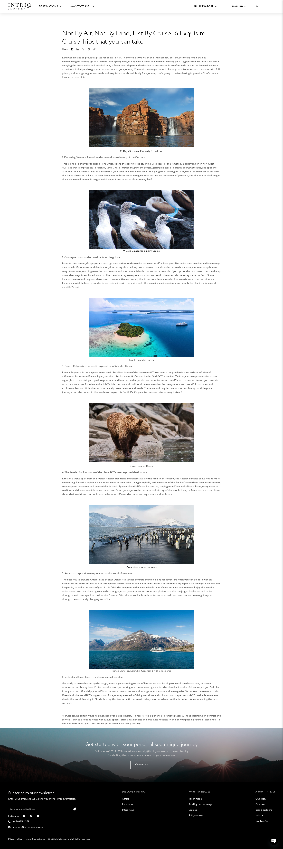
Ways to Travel (80, 6)
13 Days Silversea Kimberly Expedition (141, 151)
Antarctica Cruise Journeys (141, 567)
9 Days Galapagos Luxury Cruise (141, 251)
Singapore (206, 6)
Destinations (48, 6)
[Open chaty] (273, 840)
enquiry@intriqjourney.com (153, 751)
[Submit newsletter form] (74, 809)
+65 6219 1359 (114, 751)
